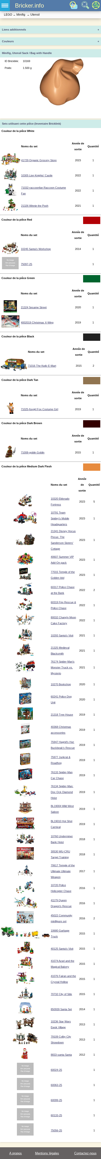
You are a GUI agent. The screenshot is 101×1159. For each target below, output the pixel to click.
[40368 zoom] (25, 733)
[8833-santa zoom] (25, 1058)
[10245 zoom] (10, 253)
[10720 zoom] (25, 892)
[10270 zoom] (25, 688)
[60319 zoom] (25, 609)
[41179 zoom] (25, 907)
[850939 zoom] (25, 1013)
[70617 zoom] (25, 875)
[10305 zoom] (10, 179)
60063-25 (56, 1085)
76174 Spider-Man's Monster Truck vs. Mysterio (63, 667)
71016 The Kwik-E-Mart (42, 365)
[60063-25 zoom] (25, 1089)
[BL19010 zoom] (25, 828)
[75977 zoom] (25, 764)
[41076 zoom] (25, 983)
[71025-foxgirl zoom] (10, 413)
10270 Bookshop (61, 684)
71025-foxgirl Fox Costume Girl (39, 409)
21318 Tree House (62, 714)
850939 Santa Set (61, 1009)
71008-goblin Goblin (32, 452)
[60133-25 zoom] (25, 1119)
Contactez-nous (85, 1153)
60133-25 (56, 1115)
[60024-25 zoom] (25, 1074)
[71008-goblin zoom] (10, 456)
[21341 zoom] (25, 544)
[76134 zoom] (25, 796)
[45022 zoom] (25, 922)
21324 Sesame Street (34, 307)
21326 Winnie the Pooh (34, 205)
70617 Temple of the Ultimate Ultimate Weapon (63, 871)
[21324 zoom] (10, 311)
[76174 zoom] (25, 671)
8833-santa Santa (61, 1054)
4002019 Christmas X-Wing (37, 322)
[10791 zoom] (25, 522)
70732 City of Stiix (61, 994)
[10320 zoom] (25, 505)
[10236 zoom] (25, 1028)
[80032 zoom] (25, 624)
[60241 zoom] (25, 703)
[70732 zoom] (25, 998)
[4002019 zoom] (10, 326)
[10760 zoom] (25, 843)
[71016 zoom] (14, 369)
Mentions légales (47, 1153)
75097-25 (26, 264)
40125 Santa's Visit (62, 948)
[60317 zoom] (25, 594)
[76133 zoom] (25, 779)
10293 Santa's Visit (62, 635)
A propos (15, 1153)
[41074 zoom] (25, 967)
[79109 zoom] (25, 1043)
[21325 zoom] (25, 654)
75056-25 (56, 1130)
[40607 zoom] (25, 563)
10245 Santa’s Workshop (36, 248)
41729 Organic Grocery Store (39, 160)
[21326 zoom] (10, 209)
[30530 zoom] (25, 858)
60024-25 (56, 1069)
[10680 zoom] (25, 937)
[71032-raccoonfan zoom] (10, 194)
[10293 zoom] (25, 639)
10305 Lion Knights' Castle (36, 175)
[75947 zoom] (25, 749)
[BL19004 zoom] (25, 813)
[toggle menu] (5, 5)
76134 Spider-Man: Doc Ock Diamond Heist (62, 792)
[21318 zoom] (25, 718)
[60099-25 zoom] (25, 1104)
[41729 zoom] (10, 164)
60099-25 (56, 1100)
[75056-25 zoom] (25, 1134)
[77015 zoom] (25, 579)
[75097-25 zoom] (10, 268)
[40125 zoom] (25, 952)
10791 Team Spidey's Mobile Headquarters (60, 518)
